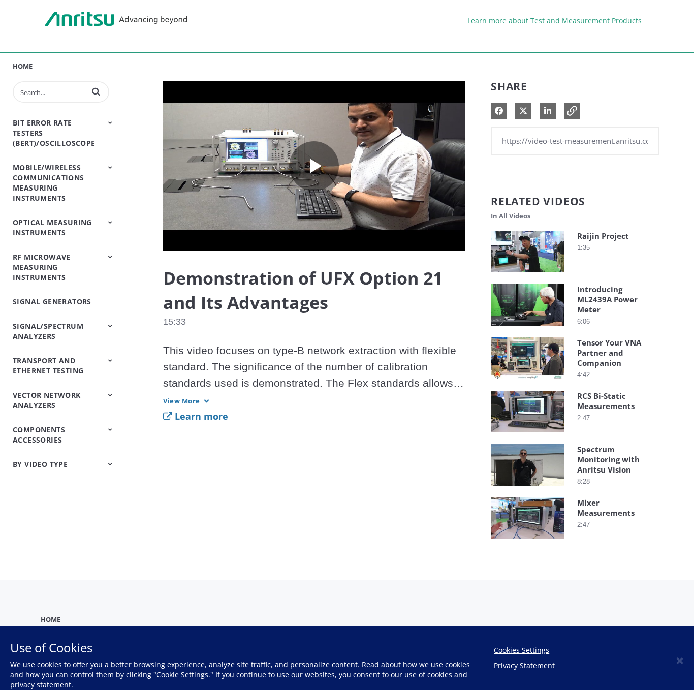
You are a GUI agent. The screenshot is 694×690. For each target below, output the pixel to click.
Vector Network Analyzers (47, 400)
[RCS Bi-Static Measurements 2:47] (527, 435)
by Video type (40, 464)
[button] (96, 91)
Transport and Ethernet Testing (48, 365)
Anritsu (116, 19)
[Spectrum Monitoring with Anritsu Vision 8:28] (527, 488)
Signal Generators (52, 301)
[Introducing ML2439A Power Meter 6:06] (527, 328)
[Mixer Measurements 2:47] (527, 541)
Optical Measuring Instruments (52, 227)
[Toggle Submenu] (110, 122)
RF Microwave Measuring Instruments (42, 267)
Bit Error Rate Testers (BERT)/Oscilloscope (54, 133)
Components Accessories (39, 435)
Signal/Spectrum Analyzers (48, 331)
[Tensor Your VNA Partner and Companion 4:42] (527, 381)
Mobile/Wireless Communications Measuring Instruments (48, 183)
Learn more (200, 416)
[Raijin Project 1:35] (527, 274)
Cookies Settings (521, 650)
